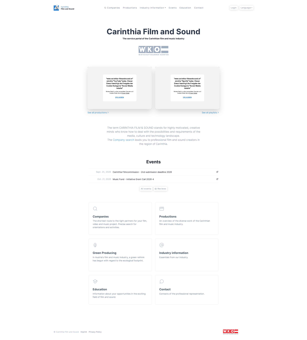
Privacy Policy (95, 332)
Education (185, 7)
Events (173, 7)
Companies (113, 7)
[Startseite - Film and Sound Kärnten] (65, 7)
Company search (123, 139)
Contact (199, 7)
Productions (130, 7)
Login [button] (234, 8)
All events (146, 189)
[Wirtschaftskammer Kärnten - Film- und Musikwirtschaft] (230, 331)
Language (246, 8)
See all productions (97, 112)
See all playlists (209, 112)
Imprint (84, 332)
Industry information (152, 7)
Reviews (162, 189)
